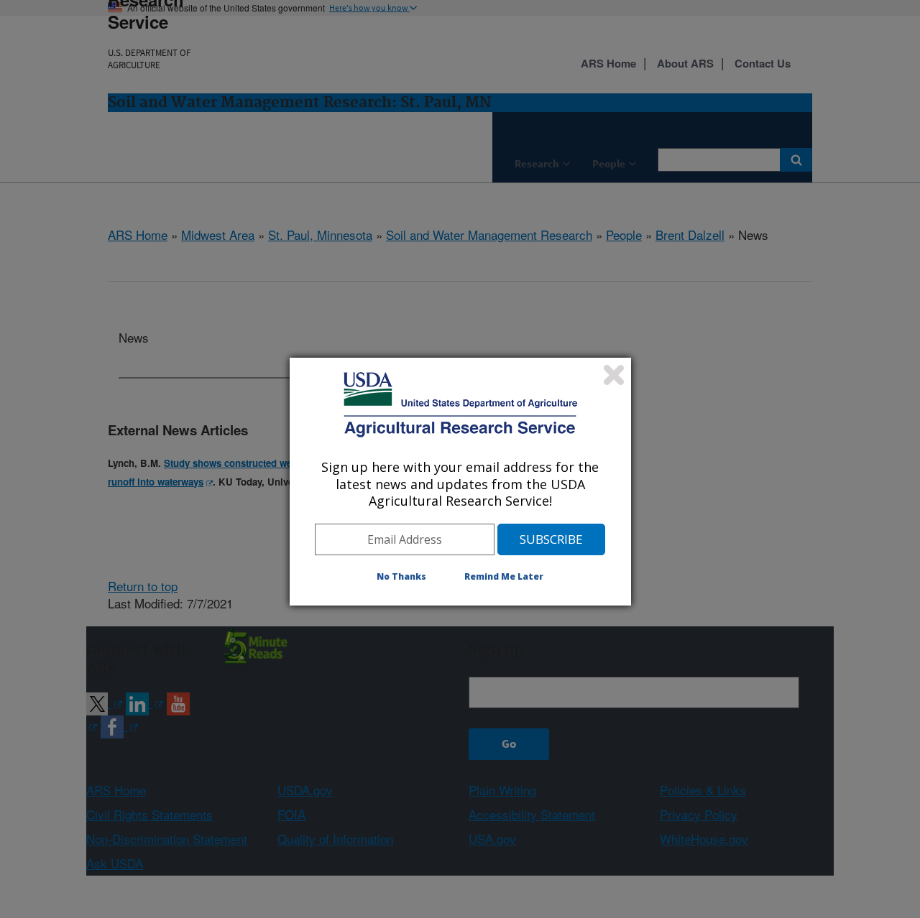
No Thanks (401, 576)
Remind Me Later (503, 576)
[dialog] (460, 481)
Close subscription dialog (614, 375)
